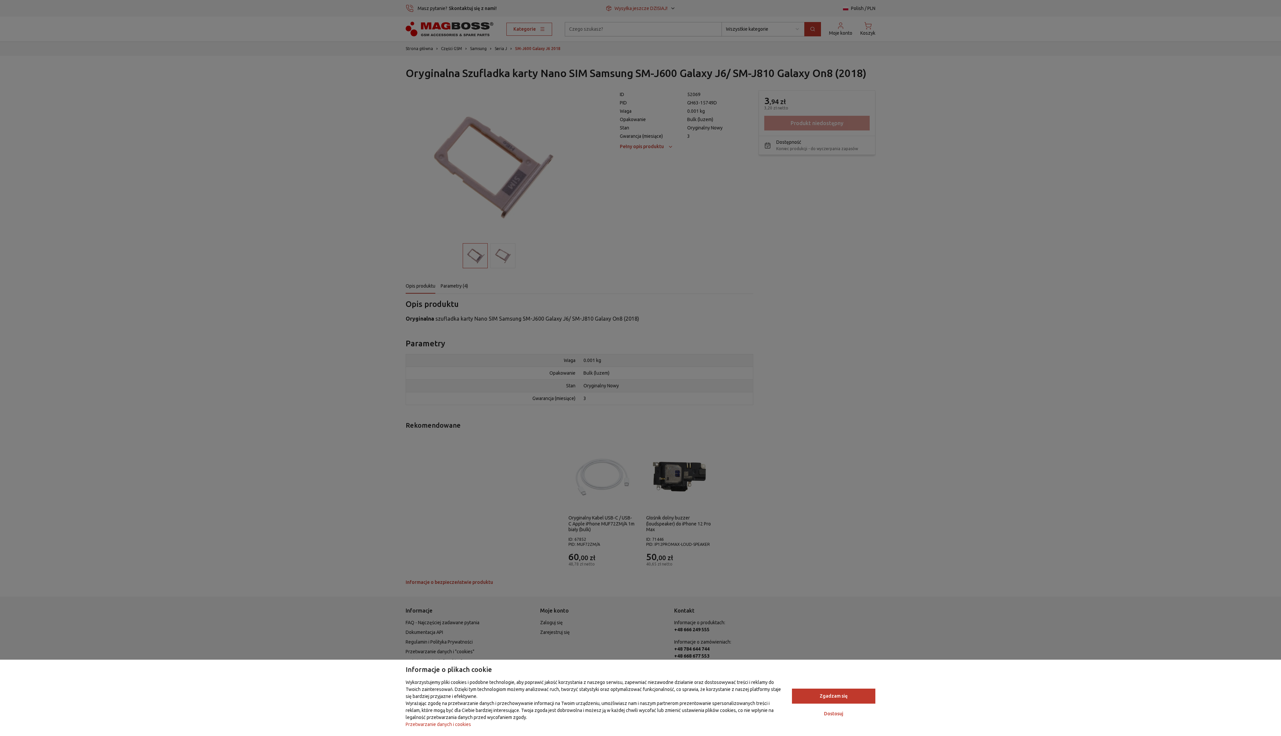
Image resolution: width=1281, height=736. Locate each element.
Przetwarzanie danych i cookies (438, 724)
